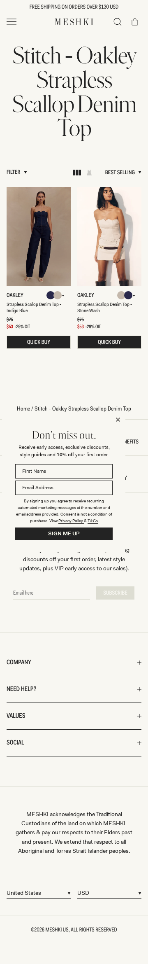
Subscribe (115, 593)
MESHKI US (57, 930)
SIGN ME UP (64, 533)
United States (24, 892)
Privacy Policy (71, 520)
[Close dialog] (118, 419)
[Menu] (11, 22)
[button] (117, 21)
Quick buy (38, 342)
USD (83, 892)
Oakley (17, 295)
